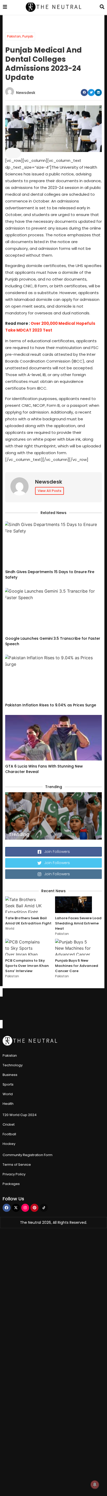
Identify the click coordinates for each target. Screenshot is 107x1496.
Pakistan (14, 36)
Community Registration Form (27, 1154)
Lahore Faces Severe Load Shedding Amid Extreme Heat (78, 923)
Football (9, 1134)
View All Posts (49, 490)
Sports (8, 1084)
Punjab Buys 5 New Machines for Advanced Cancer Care (76, 965)
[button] (84, 92)
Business (10, 1074)
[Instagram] (25, 1208)
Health (8, 1103)
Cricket (9, 1124)
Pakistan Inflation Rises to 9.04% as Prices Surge (50, 705)
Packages (11, 1183)
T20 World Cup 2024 (20, 1114)
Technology (13, 1065)
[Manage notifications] (95, 1484)
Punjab (27, 36)
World (9, 928)
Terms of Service (17, 1164)
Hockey (9, 1143)
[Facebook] (7, 1208)
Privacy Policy (14, 1174)
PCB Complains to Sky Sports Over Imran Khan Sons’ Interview (27, 965)
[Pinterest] (34, 1208)
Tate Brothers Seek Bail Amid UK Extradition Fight (28, 921)
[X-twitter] (16, 1208)
